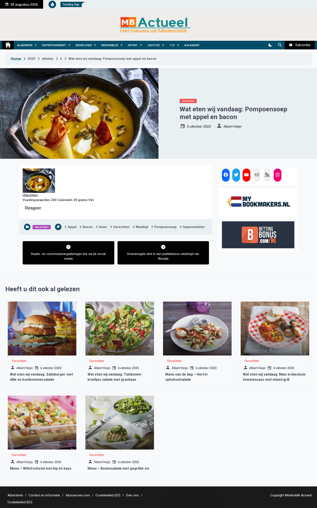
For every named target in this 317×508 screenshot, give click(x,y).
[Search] (280, 45)
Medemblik (109, 45)
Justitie (153, 45)
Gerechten (188, 100)
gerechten (121, 227)
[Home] (8, 45)
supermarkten (194, 227)
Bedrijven (84, 45)
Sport (133, 45)
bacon (88, 227)
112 (172, 45)
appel (72, 227)
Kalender (191, 45)
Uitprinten (30, 195)
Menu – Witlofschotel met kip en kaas (40, 468)
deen (103, 227)
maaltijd (142, 227)
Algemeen (24, 45)
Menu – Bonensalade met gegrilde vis (118, 468)
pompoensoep (165, 227)
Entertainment (54, 45)
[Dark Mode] (270, 45)
